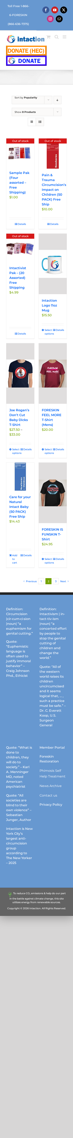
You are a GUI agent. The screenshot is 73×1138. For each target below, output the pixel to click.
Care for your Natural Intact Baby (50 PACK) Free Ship (20, 506)
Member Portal (52, 747)
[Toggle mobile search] (57, 37)
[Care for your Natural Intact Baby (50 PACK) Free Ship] (20, 477)
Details (22, 224)
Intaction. (35, 908)
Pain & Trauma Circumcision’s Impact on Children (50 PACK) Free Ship (54, 189)
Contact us (48, 795)
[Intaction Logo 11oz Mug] (53, 264)
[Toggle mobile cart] (48, 37)
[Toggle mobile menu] (65, 37)
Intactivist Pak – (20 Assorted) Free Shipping (17, 277)
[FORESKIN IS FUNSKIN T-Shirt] (53, 493)
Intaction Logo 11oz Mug (49, 305)
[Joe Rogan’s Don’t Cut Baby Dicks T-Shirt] (20, 373)
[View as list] (40, 122)
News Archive (51, 786)
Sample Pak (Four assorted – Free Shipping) (19, 182)
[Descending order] (57, 100)
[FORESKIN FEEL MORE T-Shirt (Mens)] (53, 373)
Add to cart (14, 559)
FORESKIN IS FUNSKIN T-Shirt (52, 534)
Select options (49, 331)
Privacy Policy (51, 805)
